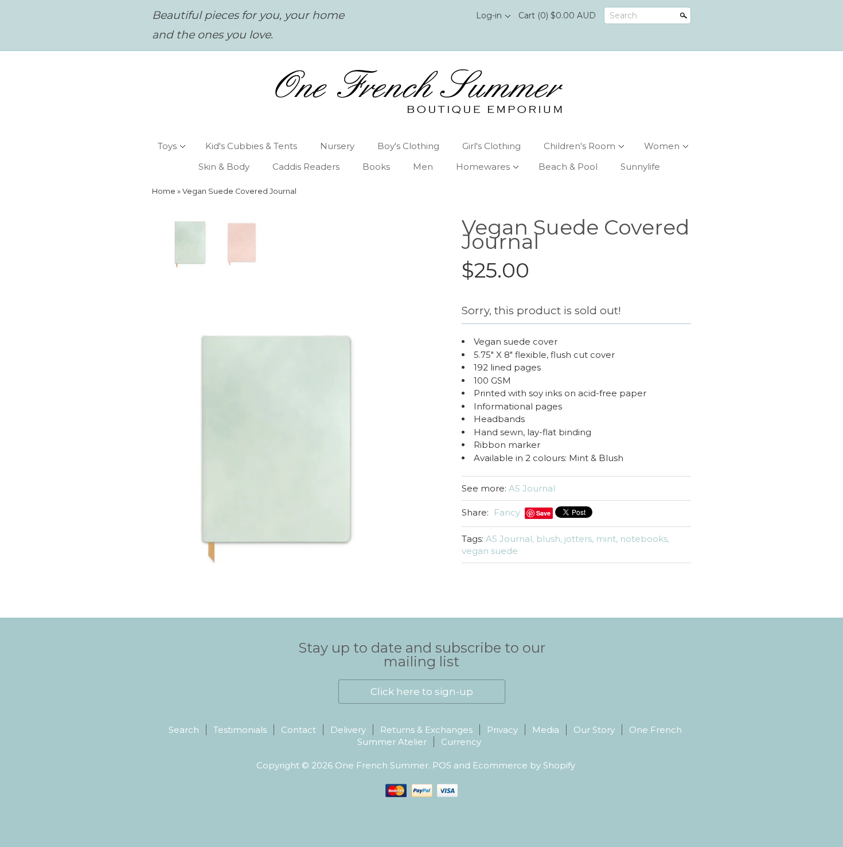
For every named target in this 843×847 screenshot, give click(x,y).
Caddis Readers (305, 166)
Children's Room (579, 145)
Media (545, 729)
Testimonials (240, 729)
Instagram (453, 16)
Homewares (483, 166)
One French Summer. (383, 765)
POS (441, 765)
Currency (461, 741)
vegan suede (490, 550)
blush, (549, 538)
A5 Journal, (510, 538)
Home (163, 191)
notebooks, (644, 538)
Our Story (594, 729)
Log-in (489, 15)
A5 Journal (532, 488)
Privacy (502, 729)
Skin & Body (223, 166)
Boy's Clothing (408, 145)
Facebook (434, 16)
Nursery (337, 145)
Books (376, 166)
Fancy (507, 512)
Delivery (348, 729)
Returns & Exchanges (426, 729)
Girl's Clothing (491, 145)
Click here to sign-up (421, 691)
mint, (607, 538)
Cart (557, 15)
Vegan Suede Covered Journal (239, 191)
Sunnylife (640, 166)
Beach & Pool (568, 166)
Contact (298, 729)
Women (662, 145)
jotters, (579, 538)
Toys (167, 145)
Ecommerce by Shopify (524, 765)
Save (543, 513)
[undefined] (284, 439)
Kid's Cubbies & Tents (251, 145)
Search (623, 15)
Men (423, 166)
